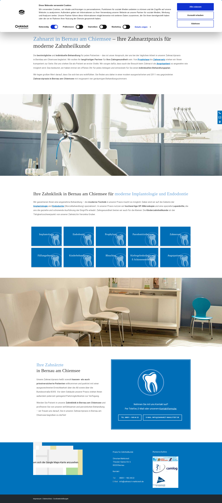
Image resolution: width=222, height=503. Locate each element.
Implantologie (40, 206)
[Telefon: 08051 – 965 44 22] (220, 113)
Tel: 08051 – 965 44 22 (130, 417)
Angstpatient (163, 63)
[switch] (79, 27)
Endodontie (58, 206)
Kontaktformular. (168, 408)
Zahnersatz (159, 59)
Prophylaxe (143, 59)
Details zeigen (141, 27)
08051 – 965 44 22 (126, 478)
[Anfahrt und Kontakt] (220, 122)
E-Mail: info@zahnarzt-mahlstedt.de (162, 417)
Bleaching (111, 255)
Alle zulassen (195, 7)
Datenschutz (47, 499)
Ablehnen (195, 23)
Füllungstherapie (46, 255)
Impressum (37, 499)
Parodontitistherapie (143, 234)
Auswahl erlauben (195, 15)
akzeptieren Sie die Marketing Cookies (53, 458)
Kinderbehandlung (78, 255)
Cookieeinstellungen (60, 499)
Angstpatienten (175, 255)
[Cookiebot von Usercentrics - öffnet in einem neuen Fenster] (22, 27)
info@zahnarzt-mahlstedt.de (131, 482)
